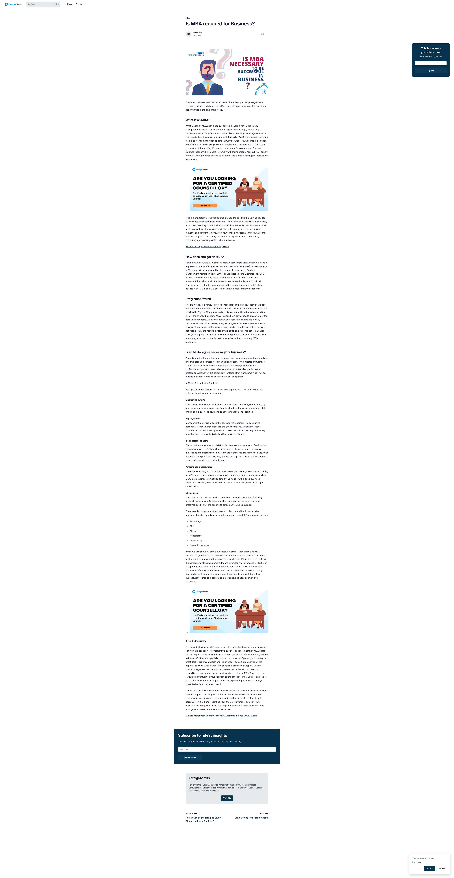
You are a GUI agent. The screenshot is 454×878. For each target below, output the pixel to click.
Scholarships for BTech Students (251, 818)
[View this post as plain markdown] (262, 34)
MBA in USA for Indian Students (202, 383)
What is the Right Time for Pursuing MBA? (207, 246)
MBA (188, 18)
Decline (442, 868)
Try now (430, 71)
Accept (430, 868)
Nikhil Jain (197, 33)
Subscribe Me (190, 757)
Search (79, 4)
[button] (266, 34)
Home (69, 4)
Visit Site (227, 798)
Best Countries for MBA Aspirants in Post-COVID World (228, 715)
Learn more (417, 862)
